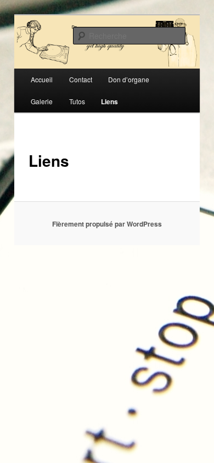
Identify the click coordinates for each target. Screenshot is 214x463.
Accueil (42, 79)
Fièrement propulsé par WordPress (107, 224)
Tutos (77, 101)
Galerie (42, 101)
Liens (109, 101)
